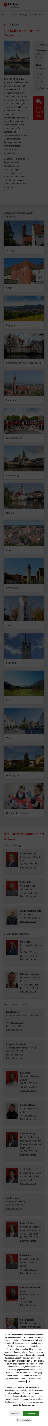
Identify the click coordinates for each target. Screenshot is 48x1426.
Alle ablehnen (17, 1413)
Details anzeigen (24, 1420)
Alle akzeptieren (31, 1413)
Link (28, 1381)
